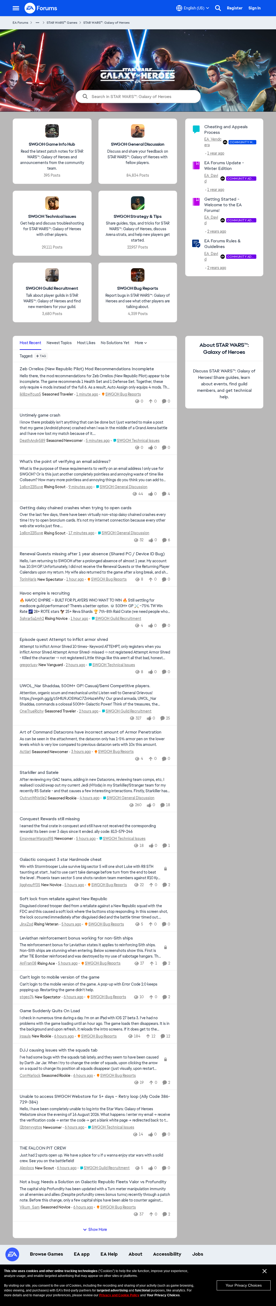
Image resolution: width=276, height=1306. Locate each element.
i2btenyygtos (31, 1127)
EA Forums (20, 22)
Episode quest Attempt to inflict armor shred (64, 639)
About (135, 1254)
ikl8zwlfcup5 (30, 394)
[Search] (218, 8)
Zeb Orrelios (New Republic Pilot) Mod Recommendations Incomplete (87, 369)
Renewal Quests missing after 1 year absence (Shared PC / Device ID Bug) (92, 554)
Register (235, 8)
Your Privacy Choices (244, 1285)
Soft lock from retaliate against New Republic (63, 899)
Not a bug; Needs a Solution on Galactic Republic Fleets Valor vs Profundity (93, 1182)
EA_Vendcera (213, 142)
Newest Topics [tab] (59, 342)
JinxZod (26, 924)
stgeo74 (27, 996)
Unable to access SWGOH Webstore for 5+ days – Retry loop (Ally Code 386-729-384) (95, 1099)
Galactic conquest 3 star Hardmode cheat (61, 859)
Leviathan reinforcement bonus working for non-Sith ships (76, 938)
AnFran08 (28, 963)
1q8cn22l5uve (31, 486)
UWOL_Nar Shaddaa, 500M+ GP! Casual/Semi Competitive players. (85, 686)
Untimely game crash (40, 415)
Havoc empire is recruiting (45, 593)
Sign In (255, 8)
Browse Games (46, 1254)
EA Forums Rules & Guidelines (222, 243)
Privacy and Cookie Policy (119, 1295)
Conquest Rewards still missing (50, 819)
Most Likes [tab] (86, 342)
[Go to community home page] (41, 8)
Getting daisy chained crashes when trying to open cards (76, 508)
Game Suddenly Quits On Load (50, 1011)
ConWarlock (30, 1075)
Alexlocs (27, 1167)
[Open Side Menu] (16, 8)
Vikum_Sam (30, 1207)
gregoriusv (28, 664)
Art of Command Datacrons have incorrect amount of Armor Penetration (90, 732)
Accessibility (167, 1254)
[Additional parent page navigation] (37, 22)
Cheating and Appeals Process (226, 129)
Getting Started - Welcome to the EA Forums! (223, 204)
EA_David (211, 178)
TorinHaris (28, 579)
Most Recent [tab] (30, 342)
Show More (97, 1229)
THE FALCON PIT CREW (43, 1148)
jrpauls (25, 1036)
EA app (82, 1254)
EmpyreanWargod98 (36, 838)
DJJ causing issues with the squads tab (59, 1050)
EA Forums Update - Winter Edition (224, 165)
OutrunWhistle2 (33, 797)
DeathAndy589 (32, 440)
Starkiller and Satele (39, 772)
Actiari (25, 751)
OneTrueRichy (32, 711)
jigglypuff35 (30, 884)
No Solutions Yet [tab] (115, 342)
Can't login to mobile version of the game (59, 977)
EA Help (109, 1254)
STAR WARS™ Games (62, 22)
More (139, 342)
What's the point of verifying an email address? (65, 461)
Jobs (197, 1254)
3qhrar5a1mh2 (32, 618)
